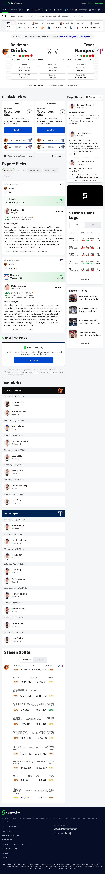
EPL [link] (50, 10)
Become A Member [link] (95, 3)
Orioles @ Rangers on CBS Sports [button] (74, 37)
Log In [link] (83, 3)
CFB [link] (31, 10)
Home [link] (12, 16)
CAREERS (5, 857)
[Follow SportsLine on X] (69, 833)
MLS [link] (94, 10)
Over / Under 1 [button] (51, 170)
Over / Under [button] (40, 660)
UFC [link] (15, 10)
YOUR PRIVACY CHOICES (10, 849)
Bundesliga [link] (82, 10)
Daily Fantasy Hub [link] (53, 16)
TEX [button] (92, 225)
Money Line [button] (27, 660)
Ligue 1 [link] (59, 10)
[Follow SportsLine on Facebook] (65, 833)
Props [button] (6, 176)
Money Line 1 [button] (34, 170)
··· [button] (86, 16)
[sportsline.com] (15, 3)
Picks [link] (27, 16)
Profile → (59, 212)
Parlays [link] (20, 16)
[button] (8, 25)
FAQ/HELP (5, 853)
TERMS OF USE (7, 840)
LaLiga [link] (41, 10)
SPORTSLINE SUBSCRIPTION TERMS (13, 844)
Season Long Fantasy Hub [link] (72, 16)
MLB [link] (6, 10)
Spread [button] (21, 170)
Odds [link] (33, 16)
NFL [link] (23, 10)
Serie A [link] (70, 10)
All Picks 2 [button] (8, 170)
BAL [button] (77, 225)
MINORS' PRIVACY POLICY (10, 836)
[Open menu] (4, 3)
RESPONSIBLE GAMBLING (10, 827)
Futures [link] (41, 16)
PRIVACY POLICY (7, 831)
